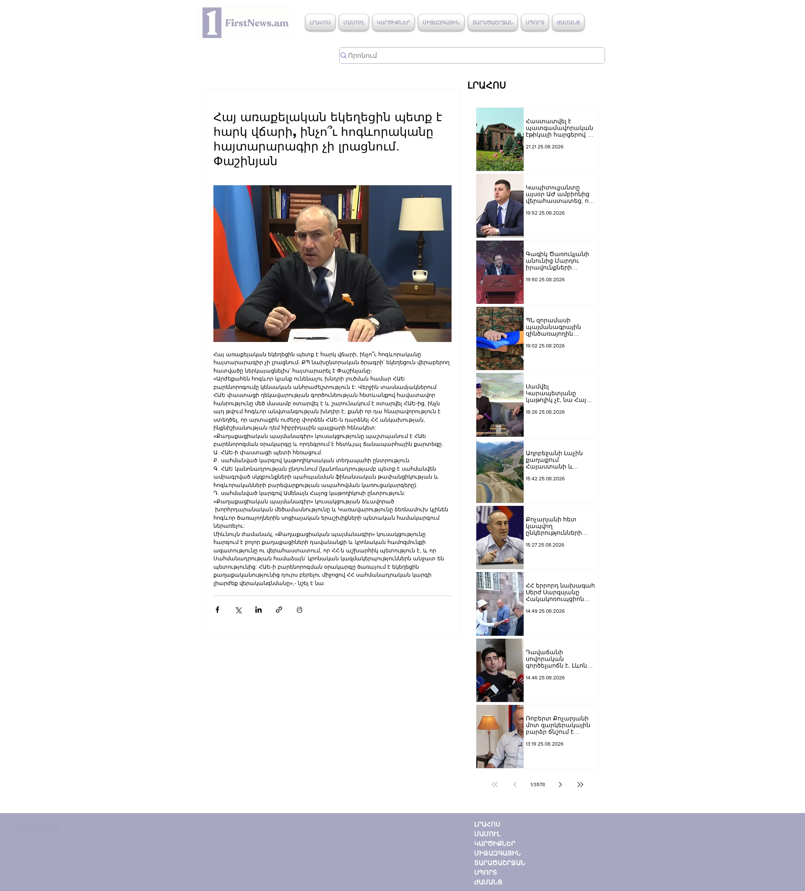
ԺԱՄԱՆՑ (488, 882)
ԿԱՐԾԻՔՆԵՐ (494, 843)
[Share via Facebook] (217, 610)
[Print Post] (300, 610)
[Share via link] (279, 610)
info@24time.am (37, 827)
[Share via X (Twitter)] (238, 610)
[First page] (494, 784)
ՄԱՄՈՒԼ (487, 833)
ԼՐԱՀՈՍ (487, 824)
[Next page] (560, 784)
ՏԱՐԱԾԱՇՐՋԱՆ (499, 862)
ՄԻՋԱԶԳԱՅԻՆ (497, 853)
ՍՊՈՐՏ (485, 872)
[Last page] (580, 784)
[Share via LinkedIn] (258, 610)
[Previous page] (514, 784)
